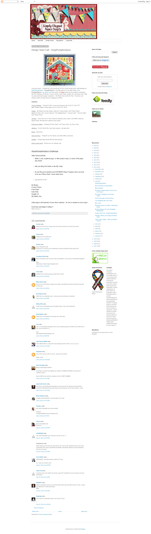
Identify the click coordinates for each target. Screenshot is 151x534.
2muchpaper (40, 314)
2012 (95, 165)
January (97, 236)
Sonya (38, 234)
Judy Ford (39, 470)
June (96, 224)
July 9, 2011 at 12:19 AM (43, 346)
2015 (95, 157)
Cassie (38, 224)
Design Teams (50, 40)
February (98, 233)
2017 (95, 153)
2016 (95, 155)
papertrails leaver (41, 384)
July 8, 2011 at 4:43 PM (42, 276)
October (97, 174)
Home (33, 40)
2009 (95, 241)
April (96, 228)
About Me (40, 40)
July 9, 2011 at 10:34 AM (43, 390)
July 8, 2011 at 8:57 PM (42, 308)
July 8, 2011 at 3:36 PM (42, 239)
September (98, 176)
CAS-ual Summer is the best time (104, 198)
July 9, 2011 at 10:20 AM (43, 378)
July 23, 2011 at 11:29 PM (43, 504)
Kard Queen (39, 294)
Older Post (84, 511)
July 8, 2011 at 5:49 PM (42, 288)
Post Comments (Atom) (45, 514)
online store (48, 92)
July (96, 181)
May (96, 226)
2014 (95, 160)
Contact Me (69, 40)
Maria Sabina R (40, 396)
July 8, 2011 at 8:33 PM (42, 298)
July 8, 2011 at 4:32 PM (42, 266)
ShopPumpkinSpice (37, 90)
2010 (95, 239)
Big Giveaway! (99, 188)
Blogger (83, 529)
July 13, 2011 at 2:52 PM (43, 451)
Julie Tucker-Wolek (41, 341)
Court (78, 90)
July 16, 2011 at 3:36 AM (43, 490)
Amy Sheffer (40, 457)
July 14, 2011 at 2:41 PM (43, 477)
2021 (95, 145)
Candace (38, 406)
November (98, 171)
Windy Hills (39, 304)
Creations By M (40, 256)
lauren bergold (40, 365)
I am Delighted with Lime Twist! (103, 200)
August (97, 179)
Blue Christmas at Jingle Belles (103, 186)
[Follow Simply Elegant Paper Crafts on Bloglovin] (101, 61)
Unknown (39, 351)
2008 (95, 243)
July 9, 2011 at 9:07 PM (42, 416)
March (97, 231)
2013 (95, 162)
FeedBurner (108, 86)
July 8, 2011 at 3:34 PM (42, 229)
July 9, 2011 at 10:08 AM (43, 359)
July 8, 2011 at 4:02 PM (42, 251)
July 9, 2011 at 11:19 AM (43, 400)
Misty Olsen (39, 282)
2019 (95, 148)
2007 (95, 246)
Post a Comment (38, 508)
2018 (95, 150)
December (98, 169)
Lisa (37, 324)
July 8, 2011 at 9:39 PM (42, 319)
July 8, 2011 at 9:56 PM (42, 336)
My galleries (59, 40)
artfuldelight (39, 433)
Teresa (38, 421)
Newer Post (35, 511)
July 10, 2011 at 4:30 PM (43, 428)
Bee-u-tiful (98, 203)
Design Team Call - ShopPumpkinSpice (106, 213)
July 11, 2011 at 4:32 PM (43, 438)
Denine (38, 244)
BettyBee (39, 482)
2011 (95, 167)
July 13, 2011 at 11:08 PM (43, 465)
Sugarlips (39, 496)
